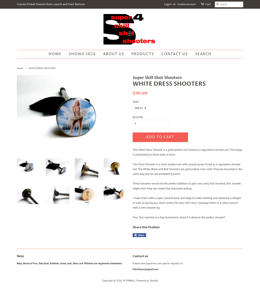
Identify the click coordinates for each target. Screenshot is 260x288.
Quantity (138, 117)
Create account (186, 4)
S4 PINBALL (129, 280)
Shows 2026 (82, 54)
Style (136, 101)
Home (55, 54)
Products (142, 54)
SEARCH (203, 54)
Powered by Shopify (147, 280)
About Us (113, 54)
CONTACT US (174, 54)
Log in (168, 4)
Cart (208, 4)
